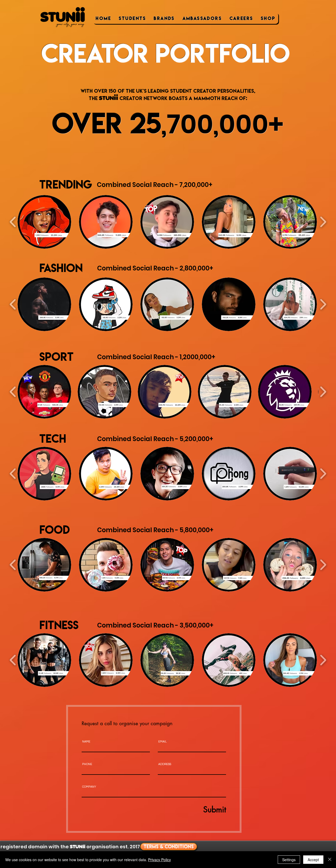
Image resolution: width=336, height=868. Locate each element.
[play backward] (13, 222)
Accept (313, 859)
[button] (44, 222)
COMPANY (89, 786)
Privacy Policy (159, 859)
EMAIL (162, 741)
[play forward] (323, 222)
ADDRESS (164, 764)
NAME (86, 741)
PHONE (87, 764)
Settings (289, 859)
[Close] (330, 859)
